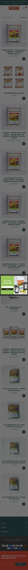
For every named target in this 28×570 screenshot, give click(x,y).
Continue (7, 289)
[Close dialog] (26, 276)
